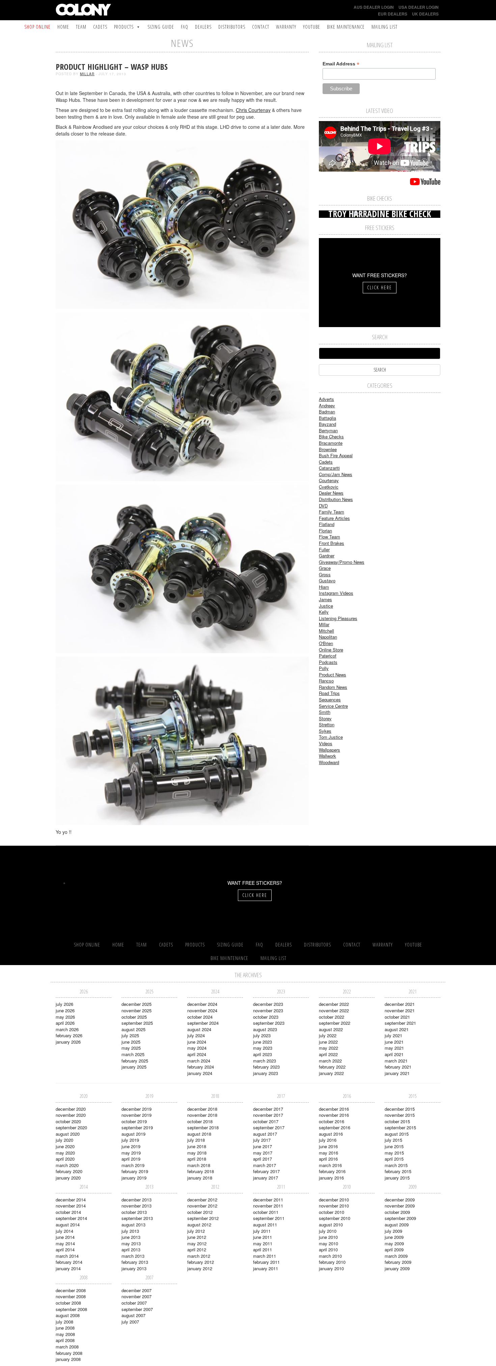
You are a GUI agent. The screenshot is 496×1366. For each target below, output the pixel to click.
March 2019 (132, 1165)
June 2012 (196, 1237)
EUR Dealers (392, 14)
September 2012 (203, 1218)
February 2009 (398, 1262)
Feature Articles (334, 518)
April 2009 (394, 1249)
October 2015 (397, 1121)
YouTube (311, 27)
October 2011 (265, 1212)
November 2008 (71, 1296)
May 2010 (328, 1243)
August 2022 (331, 1029)
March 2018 (198, 1165)
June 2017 (262, 1146)
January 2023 (265, 1073)
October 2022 (331, 1017)
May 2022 (328, 1048)
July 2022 (327, 1035)
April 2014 (65, 1249)
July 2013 (130, 1231)
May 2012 (196, 1243)
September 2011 (268, 1218)
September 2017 (268, 1127)
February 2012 (200, 1262)
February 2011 (266, 1262)
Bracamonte (330, 443)
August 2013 (133, 1224)
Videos (325, 743)
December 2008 (71, 1290)
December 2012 (202, 1199)
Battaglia (327, 418)
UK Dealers (425, 14)
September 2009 (400, 1218)
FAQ (184, 27)
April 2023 (262, 1054)
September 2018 (203, 1127)
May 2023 (262, 1048)
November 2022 (334, 1010)
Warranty (286, 27)
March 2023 (264, 1060)
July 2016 (327, 1140)
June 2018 (196, 1146)
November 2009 (400, 1205)
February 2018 (200, 1171)
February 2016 (332, 1171)
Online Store (331, 649)
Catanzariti (329, 468)
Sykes (325, 731)
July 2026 (64, 1004)
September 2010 (334, 1218)
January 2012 (199, 1268)
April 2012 (196, 1249)
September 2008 (71, 1309)
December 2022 (334, 1004)
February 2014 (69, 1262)
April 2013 (130, 1249)
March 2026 (67, 1029)
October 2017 (265, 1121)
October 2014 (68, 1212)
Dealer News (331, 493)
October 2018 (200, 1121)
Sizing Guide (160, 27)
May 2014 (65, 1243)
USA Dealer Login (418, 7)
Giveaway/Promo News (341, 562)
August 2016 (331, 1134)
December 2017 (268, 1109)
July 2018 (196, 1140)
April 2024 (196, 1054)
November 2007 (136, 1296)
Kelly (324, 612)
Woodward (329, 762)
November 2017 (268, 1115)
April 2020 (65, 1159)
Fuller (324, 549)
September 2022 (334, 1023)
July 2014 (64, 1231)
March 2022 (330, 1060)
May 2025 (131, 1048)
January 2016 (331, 1177)
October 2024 (200, 1017)
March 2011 (264, 1256)
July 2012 (196, 1231)
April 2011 (262, 1249)
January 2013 (133, 1268)
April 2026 (65, 1023)
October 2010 (331, 1212)
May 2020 (65, 1153)
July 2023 (262, 1035)
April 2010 (328, 1249)
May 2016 (328, 1153)
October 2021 (397, 1017)
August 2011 (265, 1224)
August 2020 (68, 1134)
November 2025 (136, 1010)
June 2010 (328, 1237)
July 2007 (130, 1321)
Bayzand (327, 424)
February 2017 (266, 1171)
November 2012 (202, 1205)
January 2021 (397, 1073)
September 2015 (400, 1127)
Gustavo (327, 580)
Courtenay (329, 480)
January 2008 (68, 1359)
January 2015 (397, 1177)
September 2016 (334, 1127)
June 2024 (196, 1042)
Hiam (324, 587)
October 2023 (265, 1017)
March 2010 (330, 1256)
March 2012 (198, 1256)
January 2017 (265, 1177)
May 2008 (65, 1334)
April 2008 (65, 1340)
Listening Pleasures (338, 618)
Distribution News (336, 499)
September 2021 (400, 1023)
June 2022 (328, 1042)
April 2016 (328, 1159)
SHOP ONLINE (37, 27)
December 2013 (136, 1199)
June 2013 (130, 1237)
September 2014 (71, 1218)
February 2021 (398, 1067)
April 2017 (262, 1159)
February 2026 (69, 1035)
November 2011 (268, 1205)
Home (63, 27)
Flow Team (329, 536)
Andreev (327, 405)
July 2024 (196, 1035)
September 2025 (137, 1023)
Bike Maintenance (346, 27)
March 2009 (396, 1256)
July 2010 (327, 1231)
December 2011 (268, 1199)
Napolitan (328, 637)
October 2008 (68, 1303)
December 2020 (71, 1109)
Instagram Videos (336, 593)
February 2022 (332, 1067)
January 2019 (133, 1177)
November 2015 (400, 1115)
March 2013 (132, 1256)
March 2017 (264, 1165)
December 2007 (136, 1290)
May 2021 (394, 1048)
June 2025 (130, 1042)
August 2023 (265, 1029)
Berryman (328, 430)
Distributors (231, 27)
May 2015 (394, 1153)
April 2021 (394, 1054)
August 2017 (265, 1134)
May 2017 (262, 1153)
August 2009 (397, 1224)
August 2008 (68, 1315)
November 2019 (136, 1115)
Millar (87, 73)
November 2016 (334, 1115)
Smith (324, 712)
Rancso (326, 680)
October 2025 (134, 1017)
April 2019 (130, 1159)
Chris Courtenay (253, 110)
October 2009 (397, 1212)
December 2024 (202, 1004)
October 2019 (134, 1121)
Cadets (100, 27)
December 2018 (202, 1109)
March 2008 (67, 1346)
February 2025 (134, 1060)
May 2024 (196, 1048)
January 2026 (68, 1042)
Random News (333, 687)
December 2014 (71, 1199)
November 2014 (71, 1205)
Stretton (326, 724)
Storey (325, 718)
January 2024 (199, 1073)
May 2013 (131, 1243)
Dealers (203, 27)
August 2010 (331, 1224)
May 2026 (65, 1017)
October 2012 (200, 1212)
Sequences (330, 699)
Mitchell (326, 631)
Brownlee (328, 449)
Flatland (326, 524)
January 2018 (199, 1177)
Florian (325, 530)
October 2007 (134, 1303)
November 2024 (202, 1010)
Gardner (326, 555)
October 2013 (134, 1212)
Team (81, 27)
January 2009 (397, 1268)
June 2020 (65, 1146)
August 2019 (133, 1134)
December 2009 (400, 1199)
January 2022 (331, 1073)
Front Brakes (331, 543)
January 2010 (331, 1268)
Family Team (331, 511)
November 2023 (268, 1010)
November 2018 (202, 1115)
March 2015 (396, 1165)
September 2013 (137, 1218)
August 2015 (397, 1134)
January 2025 (133, 1067)
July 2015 (393, 1140)
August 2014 (68, 1224)
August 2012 (199, 1224)
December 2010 (334, 1199)
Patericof (327, 655)
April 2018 (196, 1159)
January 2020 (68, 1177)
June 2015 (394, 1146)
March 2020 (67, 1165)
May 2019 (131, 1153)
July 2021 (393, 1035)
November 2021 (400, 1010)
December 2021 (400, 1004)
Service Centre (333, 706)
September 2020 (71, 1127)
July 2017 (262, 1140)
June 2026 (65, 1010)
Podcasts (328, 662)
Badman (327, 411)
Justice (326, 606)
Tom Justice (331, 737)
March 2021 (396, 1060)
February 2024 (200, 1067)
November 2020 (71, 1115)
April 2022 (328, 1054)
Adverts (326, 399)
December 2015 (400, 1109)
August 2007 (133, 1315)
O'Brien (326, 643)
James (325, 599)
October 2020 (68, 1121)
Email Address (341, 64)
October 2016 (331, 1121)
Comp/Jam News (335, 474)
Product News (332, 674)
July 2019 (130, 1140)
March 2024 (198, 1060)
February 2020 (69, 1171)
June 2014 (65, 1237)
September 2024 (203, 1023)
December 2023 (268, 1004)
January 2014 (68, 1268)
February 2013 (134, 1262)
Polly (324, 668)
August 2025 (133, 1029)
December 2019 (136, 1109)
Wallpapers (329, 750)
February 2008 (69, 1353)
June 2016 (328, 1146)
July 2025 (130, 1035)
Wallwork (327, 756)
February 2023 (266, 1067)
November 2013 (136, 1205)
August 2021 (397, 1029)
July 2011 (262, 1231)
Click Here (379, 287)
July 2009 (393, 1231)
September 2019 (137, 1127)
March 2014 (67, 1256)
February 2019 (134, 1171)
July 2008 (64, 1321)
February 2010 (332, 1262)
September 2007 (137, 1309)
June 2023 (262, 1042)
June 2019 (130, 1146)
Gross (325, 574)
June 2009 (394, 1237)
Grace (325, 568)
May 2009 (394, 1243)
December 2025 (136, 1004)
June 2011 (262, 1237)
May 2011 (262, 1243)
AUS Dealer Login (374, 7)
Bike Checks (331, 436)
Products (124, 27)
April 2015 (394, 1159)
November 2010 (334, 1205)
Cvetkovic (328, 487)
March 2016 (330, 1165)
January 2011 (265, 1268)
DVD (323, 505)
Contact (260, 27)
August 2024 (199, 1029)
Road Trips (329, 693)
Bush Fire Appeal (336, 455)
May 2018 (196, 1153)
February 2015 (398, 1171)
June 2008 (65, 1328)
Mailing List (384, 27)
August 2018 (199, 1134)
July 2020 (64, 1140)
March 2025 (132, 1054)
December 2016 (334, 1109)
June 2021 (394, 1042)
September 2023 (268, 1023)
